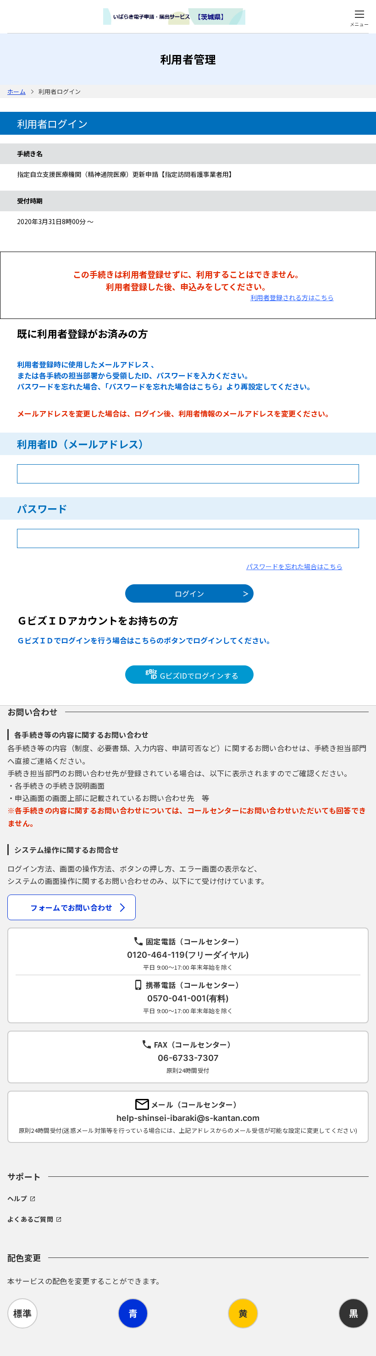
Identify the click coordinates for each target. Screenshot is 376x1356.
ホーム (16, 91)
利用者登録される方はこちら (292, 297)
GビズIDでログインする (198, 675)
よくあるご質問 (30, 1219)
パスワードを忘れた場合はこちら (294, 566)
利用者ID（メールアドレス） (83, 443)
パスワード (42, 508)
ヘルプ (17, 1198)
